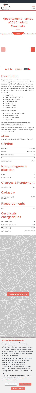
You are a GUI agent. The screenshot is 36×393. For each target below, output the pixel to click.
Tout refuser (26, 384)
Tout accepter (18, 388)
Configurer (11, 384)
